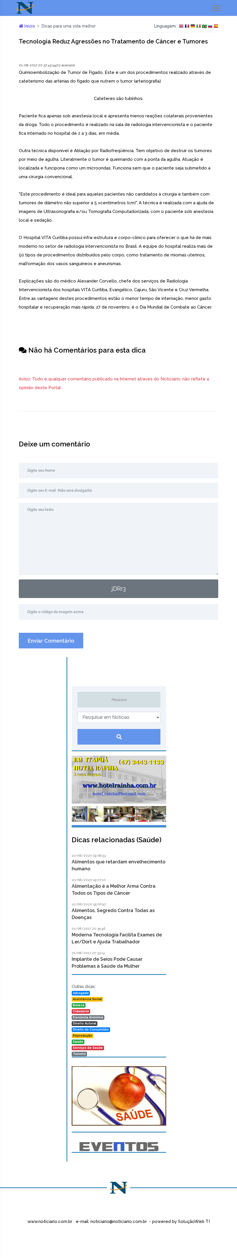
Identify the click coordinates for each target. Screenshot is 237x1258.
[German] (192, 26)
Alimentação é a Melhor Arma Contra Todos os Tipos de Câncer (113, 889)
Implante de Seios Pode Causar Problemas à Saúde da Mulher (107, 962)
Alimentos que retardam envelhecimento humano (118, 865)
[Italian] (198, 26)
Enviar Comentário (51, 641)
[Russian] (210, 26)
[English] (181, 26)
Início (29, 26)
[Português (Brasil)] (204, 26)
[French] (187, 26)
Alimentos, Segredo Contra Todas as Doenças (113, 914)
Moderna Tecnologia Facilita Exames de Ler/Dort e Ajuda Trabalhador (117, 938)
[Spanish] (216, 26)
